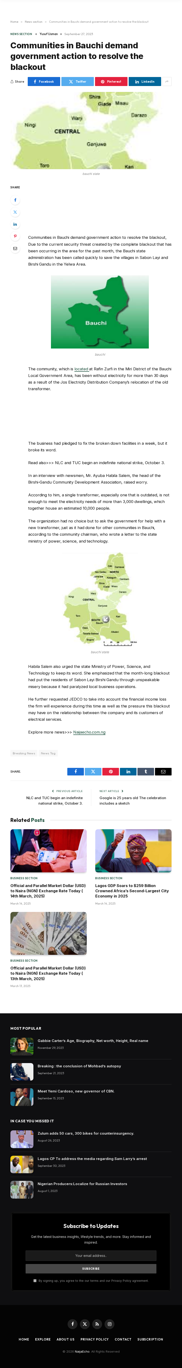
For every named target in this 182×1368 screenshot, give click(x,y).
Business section (24, 878)
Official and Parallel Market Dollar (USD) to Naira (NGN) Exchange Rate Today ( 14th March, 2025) (48, 891)
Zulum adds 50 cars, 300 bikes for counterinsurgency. (86, 1133)
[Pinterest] (15, 236)
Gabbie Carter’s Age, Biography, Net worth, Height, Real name (93, 1040)
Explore (43, 1339)
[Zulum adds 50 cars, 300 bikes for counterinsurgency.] (21, 1139)
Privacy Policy (95, 1339)
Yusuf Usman (49, 34)
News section (21, 34)
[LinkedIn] (15, 224)
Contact (123, 1339)
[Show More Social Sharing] (167, 81)
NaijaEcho (82, 1351)
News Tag (48, 753)
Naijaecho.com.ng (89, 732)
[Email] (15, 248)
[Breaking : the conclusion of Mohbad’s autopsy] (21, 1072)
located (81, 369)
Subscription (150, 1339)
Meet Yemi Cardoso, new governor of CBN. (76, 1091)
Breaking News (24, 753)
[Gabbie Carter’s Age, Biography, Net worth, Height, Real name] (21, 1046)
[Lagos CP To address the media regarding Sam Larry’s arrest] (21, 1164)
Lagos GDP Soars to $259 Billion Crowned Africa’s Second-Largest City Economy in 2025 (132, 891)
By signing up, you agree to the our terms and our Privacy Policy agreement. (93, 1280)
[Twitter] (15, 212)
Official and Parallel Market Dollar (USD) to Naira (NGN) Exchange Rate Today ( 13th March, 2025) (48, 973)
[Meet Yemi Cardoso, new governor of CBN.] (21, 1097)
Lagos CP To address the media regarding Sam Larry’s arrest (92, 1158)
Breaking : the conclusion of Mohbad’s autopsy (79, 1066)
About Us (65, 1339)
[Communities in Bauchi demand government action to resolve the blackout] (91, 130)
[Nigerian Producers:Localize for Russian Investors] (21, 1190)
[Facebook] (15, 200)
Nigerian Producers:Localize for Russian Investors (82, 1184)
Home (24, 1339)
